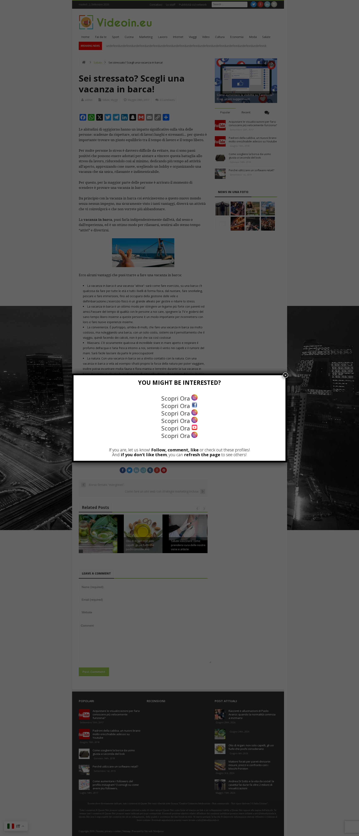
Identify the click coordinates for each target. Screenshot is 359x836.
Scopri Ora (176, 398)
